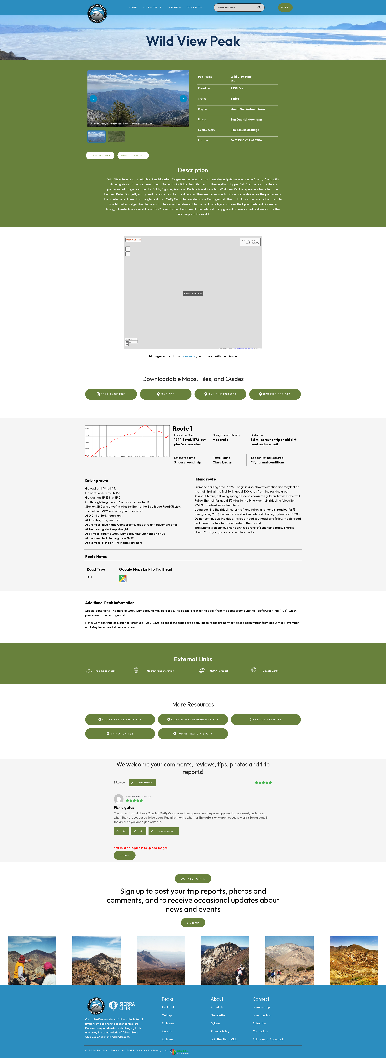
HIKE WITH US (152, 7)
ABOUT (174, 7)
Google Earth (270, 670)
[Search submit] (259, 7)
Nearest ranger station (160, 670)
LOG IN (285, 7)
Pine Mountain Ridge (245, 130)
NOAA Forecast (219, 670)
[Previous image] (93, 98)
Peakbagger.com (105, 670)
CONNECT (193, 7)
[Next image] (183, 98)
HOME (133, 7)
